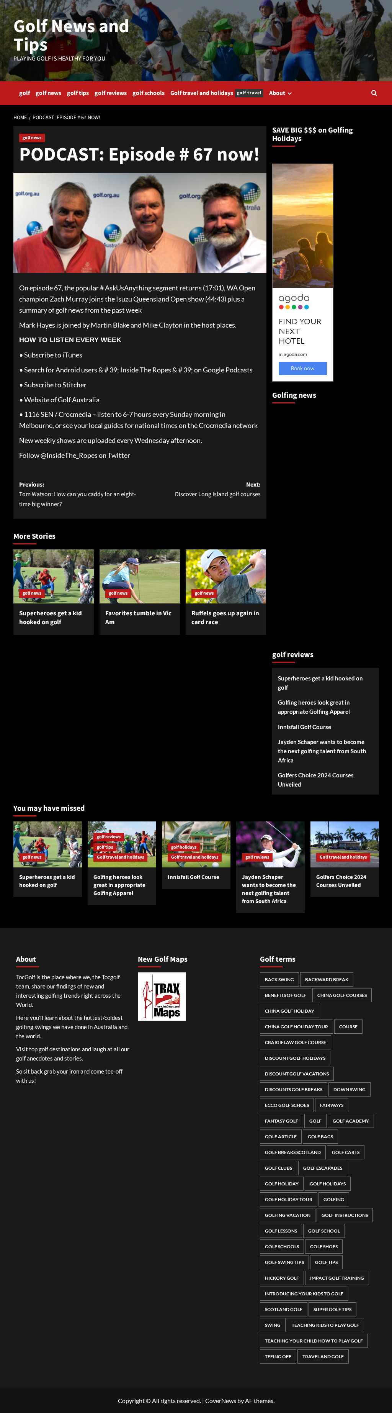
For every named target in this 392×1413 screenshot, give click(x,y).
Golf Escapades (322, 1168)
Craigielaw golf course (295, 1042)
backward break (326, 979)
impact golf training (337, 1278)
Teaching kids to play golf (325, 1325)
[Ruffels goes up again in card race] (226, 576)
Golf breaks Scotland (293, 1152)
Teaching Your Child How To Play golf (314, 1341)
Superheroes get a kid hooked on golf (50, 618)
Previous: (77, 494)
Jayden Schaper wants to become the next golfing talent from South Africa (322, 751)
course (348, 1026)
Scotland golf (283, 1309)
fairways (331, 1105)
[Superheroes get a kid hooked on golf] (53, 576)
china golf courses (342, 995)
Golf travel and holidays (215, 93)
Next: (218, 489)
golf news (48, 93)
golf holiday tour (288, 1199)
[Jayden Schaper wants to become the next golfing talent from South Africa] (270, 844)
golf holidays (183, 847)
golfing (333, 1199)
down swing (349, 1089)
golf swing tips (284, 1262)
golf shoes (324, 1246)
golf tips (78, 93)
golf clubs (278, 1168)
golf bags (320, 1136)
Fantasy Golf (281, 1121)
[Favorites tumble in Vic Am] (140, 576)
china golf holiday (289, 1011)
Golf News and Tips (71, 35)
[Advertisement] (302, 523)
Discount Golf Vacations (297, 1074)
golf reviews (111, 93)
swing (273, 1325)
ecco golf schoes (287, 1105)
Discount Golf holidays (295, 1058)
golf (24, 93)
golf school (324, 1231)
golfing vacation (287, 1215)
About (277, 93)
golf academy (351, 1121)
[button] (374, 93)
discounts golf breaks (293, 1089)
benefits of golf (285, 995)
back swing (279, 979)
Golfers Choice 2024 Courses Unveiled (316, 780)
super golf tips (332, 1309)
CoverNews (220, 1400)
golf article (281, 1136)
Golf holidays (328, 1184)
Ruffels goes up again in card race (225, 618)
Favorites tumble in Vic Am (138, 618)
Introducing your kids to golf (304, 1294)
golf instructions (345, 1215)
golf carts (345, 1152)
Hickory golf (282, 1278)
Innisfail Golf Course (304, 726)
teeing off (278, 1356)
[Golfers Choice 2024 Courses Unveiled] (344, 844)
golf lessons (281, 1231)
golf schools (148, 93)
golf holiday (282, 1184)
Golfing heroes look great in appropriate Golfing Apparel (314, 707)
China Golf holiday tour (296, 1026)
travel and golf (323, 1356)
